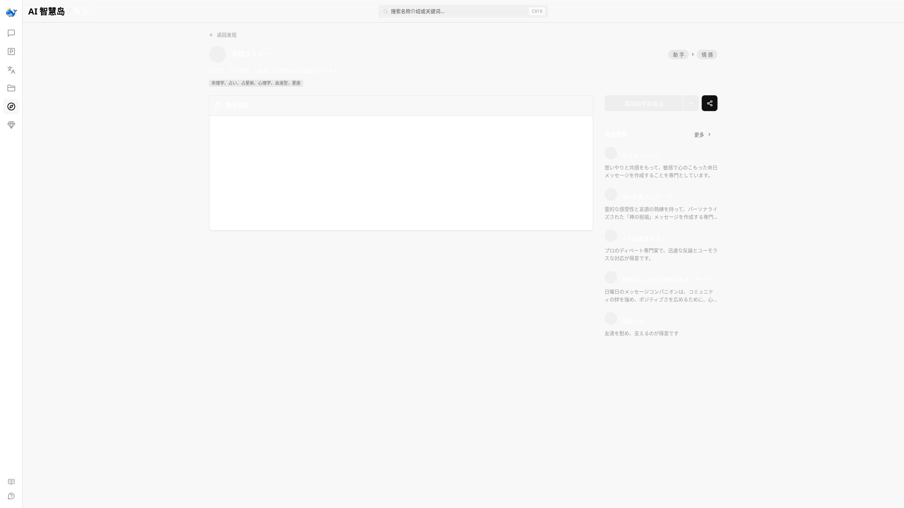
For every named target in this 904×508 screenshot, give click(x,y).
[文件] (11, 88)
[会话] (11, 33)
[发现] (11, 106)
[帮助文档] (11, 482)
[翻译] (11, 70)
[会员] (11, 125)
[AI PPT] (11, 51)
